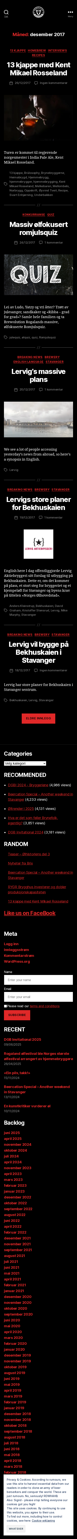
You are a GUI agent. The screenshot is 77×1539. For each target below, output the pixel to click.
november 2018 (17, 1420)
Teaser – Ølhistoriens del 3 (29, 854)
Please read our (33, 1006)
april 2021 (12, 1279)
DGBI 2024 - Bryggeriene (28, 785)
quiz (35, 337)
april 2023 (13, 1174)
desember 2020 (18, 1297)
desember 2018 (17, 1414)
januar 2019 (14, 1408)
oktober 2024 (15, 1150)
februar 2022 (15, 1232)
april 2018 (12, 1461)
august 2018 (14, 1437)
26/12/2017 (22, 83)
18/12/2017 (22, 670)
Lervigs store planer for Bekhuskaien (38, 503)
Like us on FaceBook (29, 913)
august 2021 (14, 1256)
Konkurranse (34, 214)
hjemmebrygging (45, 181)
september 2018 (18, 1431)
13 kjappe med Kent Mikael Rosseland (38, 68)
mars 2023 (13, 1180)
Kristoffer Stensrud (35, 610)
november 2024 (17, 1144)
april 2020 (13, 1332)
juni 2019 (12, 1379)
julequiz (14, 337)
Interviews (57, 50)
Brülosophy (31, 173)
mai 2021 (12, 1273)
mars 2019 (13, 1396)
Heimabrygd (18, 177)
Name (8, 972)
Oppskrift (30, 190)
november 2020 (18, 1303)
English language (28, 361)
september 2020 (18, 1314)
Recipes (38, 55)
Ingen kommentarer (54, 83)
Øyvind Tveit (48, 190)
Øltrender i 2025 (21, 809)
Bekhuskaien (44, 606)
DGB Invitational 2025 (22, 1039)
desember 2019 (17, 1355)
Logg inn (11, 944)
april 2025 (13, 1139)
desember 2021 (17, 1238)
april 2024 (13, 1162)
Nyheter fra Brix (20, 863)
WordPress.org (17, 961)
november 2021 (17, 1244)
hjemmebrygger (20, 181)
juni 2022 (12, 1221)
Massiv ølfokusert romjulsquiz (38, 228)
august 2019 (14, 1373)
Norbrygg (16, 190)
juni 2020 (12, 1320)
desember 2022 (17, 1197)
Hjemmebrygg (38, 177)
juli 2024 (11, 1156)
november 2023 (17, 1168)
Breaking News (30, 357)
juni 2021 (11, 1267)
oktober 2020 (15, 1308)
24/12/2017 (27, 242)
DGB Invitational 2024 (25, 832)
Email (7, 989)
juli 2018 (11, 1443)
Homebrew (37, 50)
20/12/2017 (27, 389)
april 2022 (12, 1226)
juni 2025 (12, 1133)
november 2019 (17, 1361)
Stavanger (55, 361)
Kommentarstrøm (19, 956)
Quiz (50, 214)
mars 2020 (13, 1338)
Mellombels (61, 186)
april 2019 (12, 1390)
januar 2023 (14, 1191)
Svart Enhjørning (21, 195)
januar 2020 (14, 1349)
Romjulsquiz (47, 337)
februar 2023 (15, 1185)
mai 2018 (12, 1455)
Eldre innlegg (38, 718)
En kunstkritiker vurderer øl (27, 1106)
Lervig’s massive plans (38, 375)
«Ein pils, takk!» (17, 1073)
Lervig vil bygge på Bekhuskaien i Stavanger (39, 652)
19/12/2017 (27, 517)
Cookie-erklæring (43, 1520)
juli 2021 (11, 1262)
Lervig (13, 470)
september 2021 (18, 1250)
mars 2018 (13, 1466)
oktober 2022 (15, 1203)
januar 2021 (14, 1291)
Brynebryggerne (52, 173)
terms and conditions (45, 1006)
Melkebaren (43, 186)
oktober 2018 (15, 1425)
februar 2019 (15, 1402)
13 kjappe (18, 50)
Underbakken (43, 195)
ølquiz (26, 337)
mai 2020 (12, 1326)
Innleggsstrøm (16, 950)
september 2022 (18, 1209)
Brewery (52, 357)
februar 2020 (15, 1344)
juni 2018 (12, 1449)
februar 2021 (15, 1285)
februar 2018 (15, 1472)
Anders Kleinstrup (21, 606)
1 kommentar (54, 242)
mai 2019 (12, 1384)
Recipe (63, 190)
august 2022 (14, 1215)
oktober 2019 (15, 1367)
